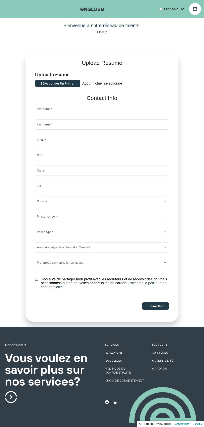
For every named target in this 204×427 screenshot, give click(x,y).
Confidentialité (181, 424)
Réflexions (114, 352)
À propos (159, 368)
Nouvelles (113, 360)
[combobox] (102, 202)
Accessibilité (162, 360)
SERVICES (112, 344)
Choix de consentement (124, 380)
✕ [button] (140, 423)
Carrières (160, 352)
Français (171, 9)
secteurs (160, 344)
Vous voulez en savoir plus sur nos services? (46, 370)
